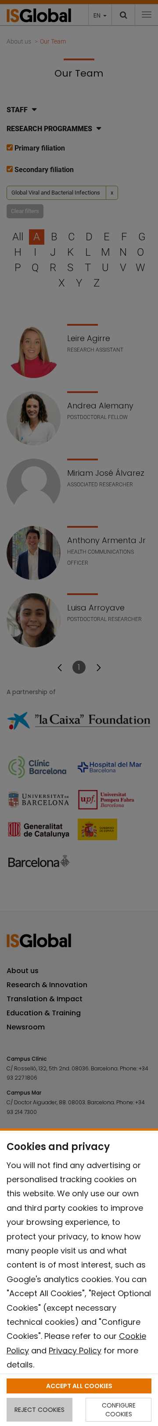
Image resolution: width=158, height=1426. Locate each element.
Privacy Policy (75, 1350)
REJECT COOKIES (39, 1409)
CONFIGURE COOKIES (119, 1410)
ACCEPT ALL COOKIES (79, 1386)
